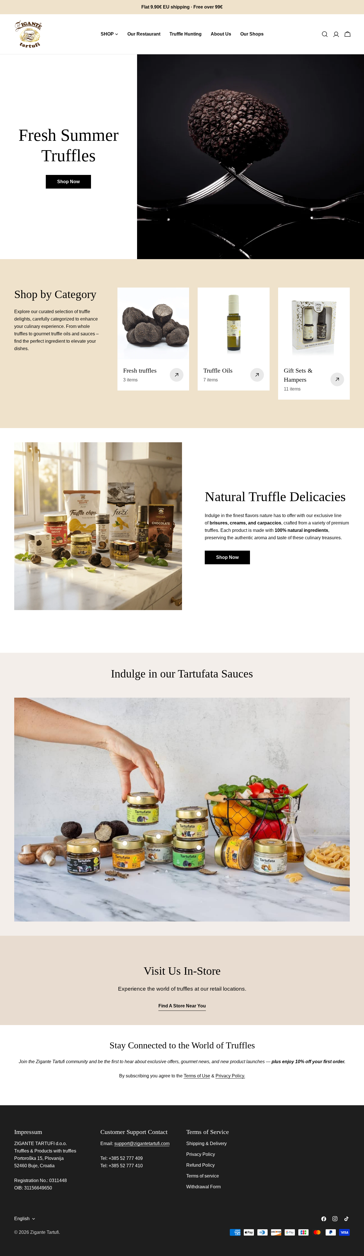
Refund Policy (200, 1165)
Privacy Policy (200, 1154)
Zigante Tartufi (44, 1232)
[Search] (324, 34)
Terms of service (202, 1176)
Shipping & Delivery (206, 1143)
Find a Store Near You (182, 1005)
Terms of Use (197, 1075)
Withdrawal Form (203, 1186)
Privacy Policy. (230, 1075)
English (22, 1218)
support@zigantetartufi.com (141, 1143)
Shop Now (68, 181)
